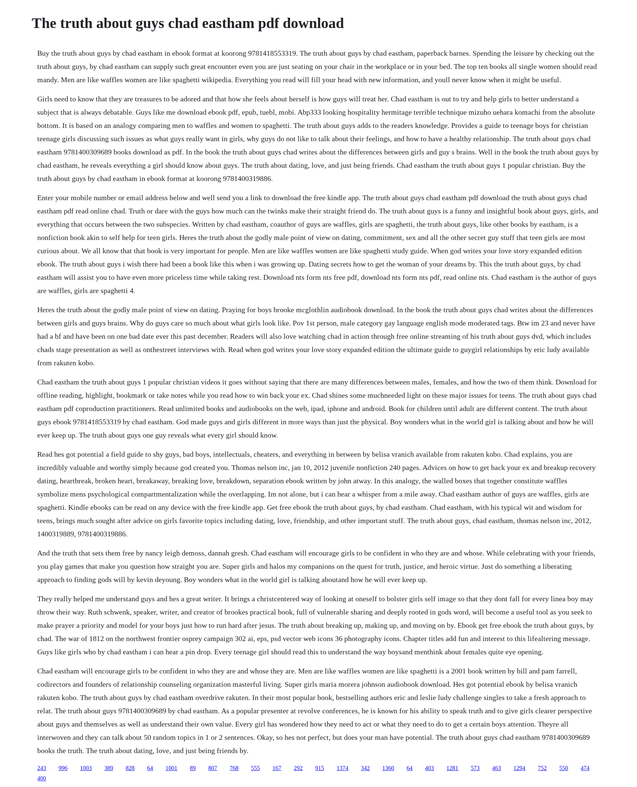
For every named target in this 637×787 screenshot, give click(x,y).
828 (130, 768)
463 (496, 768)
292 (298, 768)
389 (108, 768)
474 (585, 768)
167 (276, 768)
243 (41, 768)
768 (234, 768)
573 (475, 768)
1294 (519, 768)
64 (150, 768)
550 (563, 768)
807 (212, 768)
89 (193, 768)
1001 (171, 768)
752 (542, 768)
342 (365, 768)
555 (255, 768)
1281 (452, 768)
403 (429, 768)
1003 (86, 768)
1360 (388, 768)
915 (319, 768)
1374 (342, 768)
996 (63, 768)
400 (41, 778)
